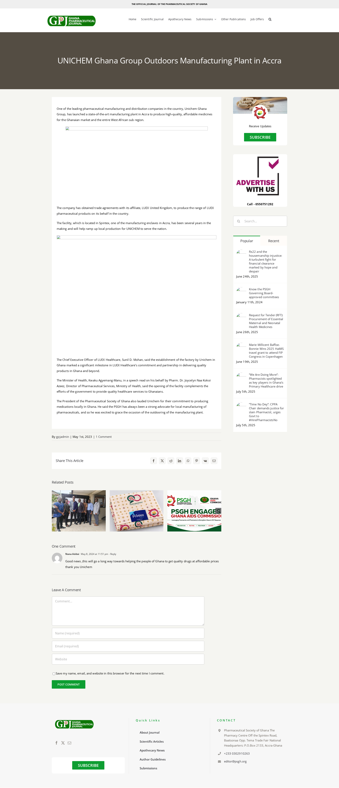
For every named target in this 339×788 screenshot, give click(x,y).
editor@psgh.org (235, 761)
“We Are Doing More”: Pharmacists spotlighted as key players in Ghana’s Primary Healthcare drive (266, 380)
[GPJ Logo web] (71, 14)
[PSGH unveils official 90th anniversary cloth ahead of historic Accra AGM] (137, 510)
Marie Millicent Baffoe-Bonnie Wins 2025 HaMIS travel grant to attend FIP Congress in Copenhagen (266, 350)
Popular (246, 240)
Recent (273, 240)
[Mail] (69, 743)
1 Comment (104, 437)
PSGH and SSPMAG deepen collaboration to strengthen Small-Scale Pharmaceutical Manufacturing (79, 500)
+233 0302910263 (237, 753)
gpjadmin (62, 437)
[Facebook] (56, 743)
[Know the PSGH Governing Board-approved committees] (241, 290)
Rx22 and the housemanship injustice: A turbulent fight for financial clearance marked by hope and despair (265, 261)
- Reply (112, 554)
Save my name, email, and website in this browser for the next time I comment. (110, 673)
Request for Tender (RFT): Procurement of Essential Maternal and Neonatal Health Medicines (266, 321)
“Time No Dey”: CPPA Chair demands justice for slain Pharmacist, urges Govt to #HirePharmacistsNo (266, 412)
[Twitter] (63, 743)
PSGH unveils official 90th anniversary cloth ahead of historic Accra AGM (136, 502)
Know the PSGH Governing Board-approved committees (264, 293)
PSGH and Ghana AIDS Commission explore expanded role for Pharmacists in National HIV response (194, 497)
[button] (270, 19)
